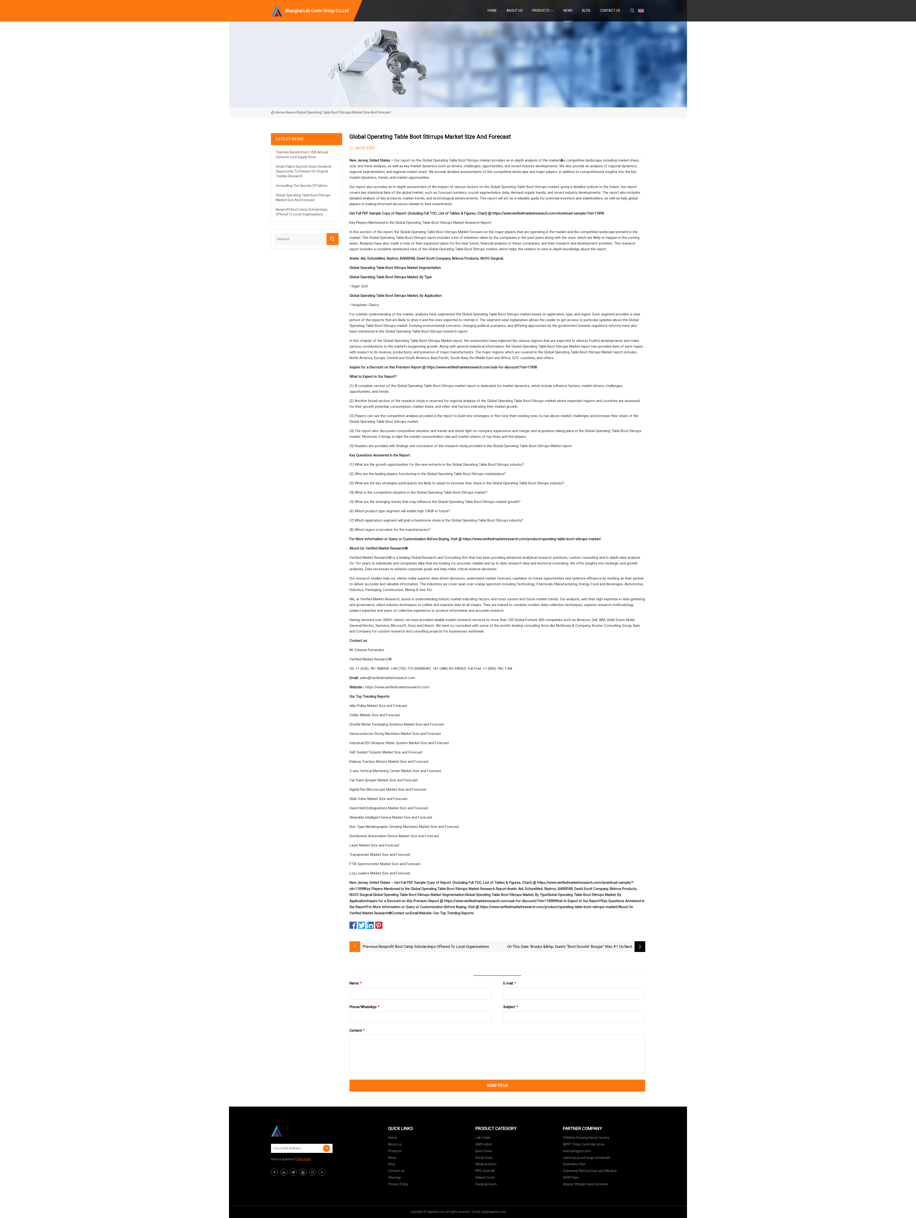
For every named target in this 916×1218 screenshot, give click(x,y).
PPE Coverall (484, 1171)
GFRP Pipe (570, 1177)
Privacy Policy (398, 1184)
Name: (355, 983)
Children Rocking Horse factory (586, 1138)
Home (492, 10)
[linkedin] (283, 1172)
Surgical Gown (486, 1184)
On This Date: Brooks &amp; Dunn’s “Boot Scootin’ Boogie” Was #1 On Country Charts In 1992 (565, 947)
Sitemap (394, 1177)
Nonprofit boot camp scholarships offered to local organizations (433, 946)
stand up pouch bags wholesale (586, 1158)
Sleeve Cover (485, 1177)
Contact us (610, 10)
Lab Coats (482, 1138)
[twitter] (293, 1172)
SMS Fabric (483, 1144)
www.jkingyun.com (577, 1151)
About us (514, 10)
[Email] (326, 1148)
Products (541, 10)
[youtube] (303, 1172)
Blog (586, 10)
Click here (304, 1159)
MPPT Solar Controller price (583, 1144)
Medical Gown (485, 1164)
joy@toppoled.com (493, 1211)
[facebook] (274, 1172)
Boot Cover (483, 1151)
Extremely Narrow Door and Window (590, 1171)
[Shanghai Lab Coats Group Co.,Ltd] (294, 1131)
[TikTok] (322, 1172)
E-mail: (509, 983)
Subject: (510, 1007)
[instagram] (312, 1172)
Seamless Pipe (574, 1164)
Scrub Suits (484, 1158)
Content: (357, 1030)
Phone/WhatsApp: (364, 1007)
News (567, 10)
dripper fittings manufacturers (586, 1184)
